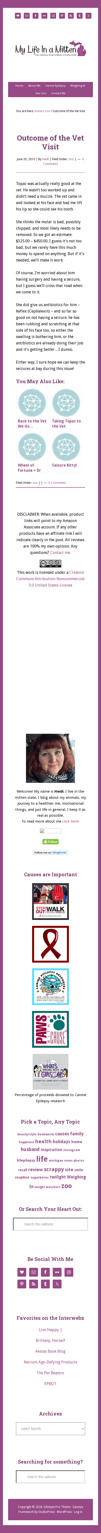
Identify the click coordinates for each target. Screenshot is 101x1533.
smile (78, 1170)
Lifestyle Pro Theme (57, 1507)
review (35, 1169)
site (69, 1169)
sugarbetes (39, 1177)
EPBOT (50, 1383)
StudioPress (46, 1512)
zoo (71, 159)
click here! (70, 821)
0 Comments (57, 483)
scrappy (54, 1169)
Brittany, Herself (50, 1340)
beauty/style (27, 1134)
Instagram (71, 1150)
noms (68, 1160)
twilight (58, 1177)
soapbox (22, 1177)
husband (30, 1149)
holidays (61, 1141)
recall (22, 1170)
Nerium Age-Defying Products (50, 1362)
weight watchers (47, 1187)
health (43, 1141)
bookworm (46, 1134)
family (77, 1133)
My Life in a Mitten (50, 48)
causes (62, 1133)
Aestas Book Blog (50, 1351)
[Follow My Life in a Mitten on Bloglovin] (50, 854)
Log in (78, 1512)
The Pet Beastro (50, 1373)
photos (79, 1160)
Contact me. (60, 552)
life (42, 1159)
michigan (56, 1160)
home (76, 1142)
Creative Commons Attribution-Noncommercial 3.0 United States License (50, 579)
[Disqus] (50, 665)
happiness (26, 1142)
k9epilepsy (26, 1160)
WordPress (64, 1512)
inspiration (51, 1149)
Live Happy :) (50, 1329)
